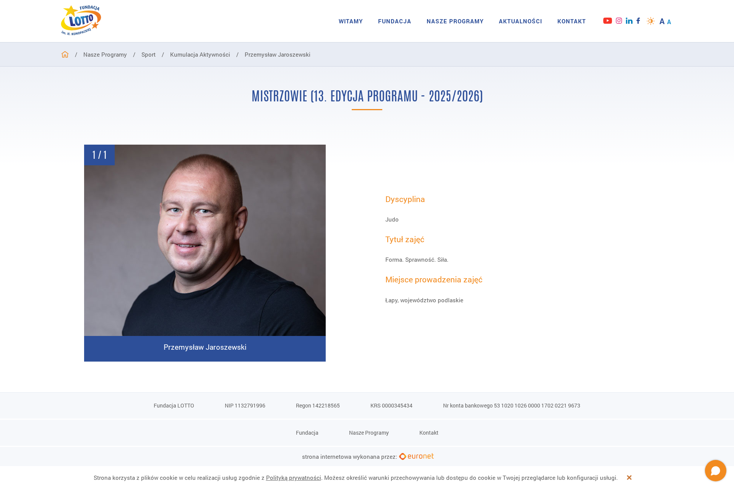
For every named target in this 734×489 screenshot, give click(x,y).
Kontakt (571, 21)
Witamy (351, 21)
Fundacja (394, 21)
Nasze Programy (455, 21)
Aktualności (520, 21)
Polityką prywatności (293, 477)
